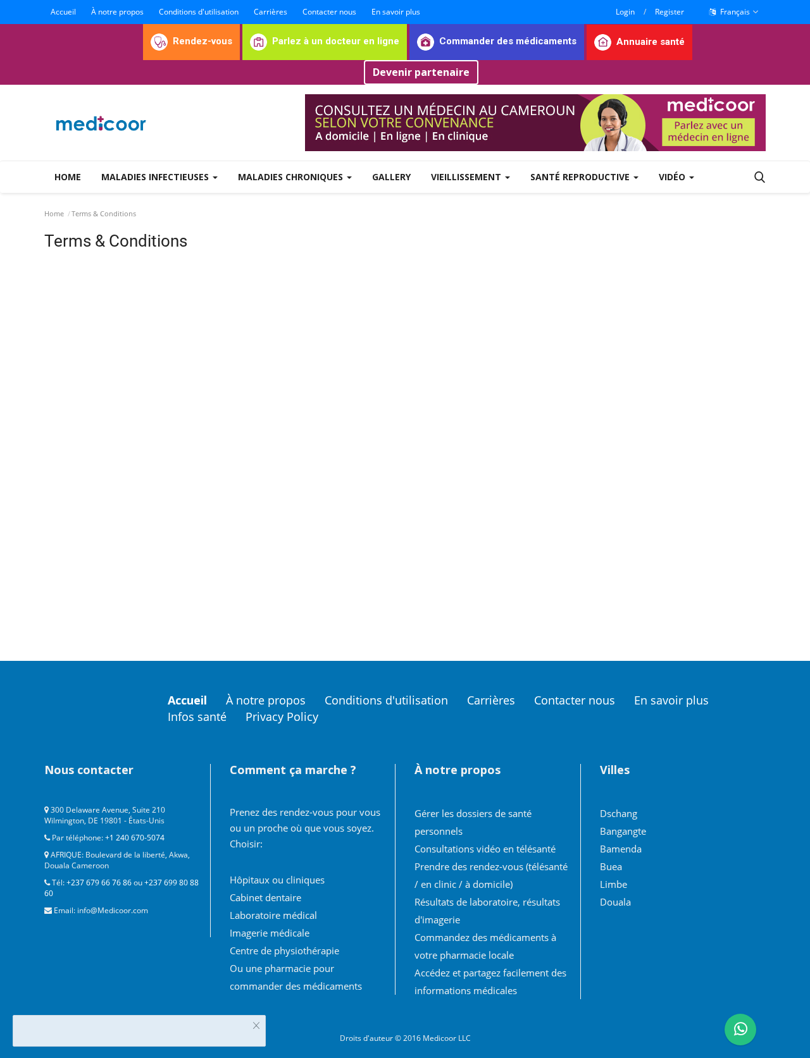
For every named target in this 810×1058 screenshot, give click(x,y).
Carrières (270, 11)
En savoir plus (395, 11)
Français (734, 11)
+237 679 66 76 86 (99, 882)
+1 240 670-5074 (135, 837)
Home (67, 177)
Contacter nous (329, 11)
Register (669, 11)
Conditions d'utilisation (199, 11)
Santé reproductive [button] (581, 177)
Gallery (391, 177)
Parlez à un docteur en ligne (335, 41)
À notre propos (117, 11)
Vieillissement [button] (467, 177)
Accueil (63, 11)
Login (625, 11)
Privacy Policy (282, 716)
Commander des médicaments (507, 41)
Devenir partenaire (421, 72)
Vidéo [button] (673, 177)
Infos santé (197, 716)
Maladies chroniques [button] (292, 177)
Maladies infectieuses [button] (156, 177)
